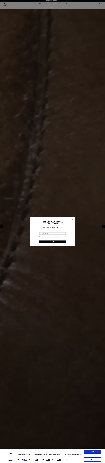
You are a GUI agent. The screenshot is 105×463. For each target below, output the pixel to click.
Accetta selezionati (92, 455)
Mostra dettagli (66, 459)
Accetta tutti (92, 451)
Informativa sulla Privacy (50, 236)
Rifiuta (92, 459)
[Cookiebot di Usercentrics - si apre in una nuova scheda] (10, 461)
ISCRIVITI (52, 241)
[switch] (36, 460)
